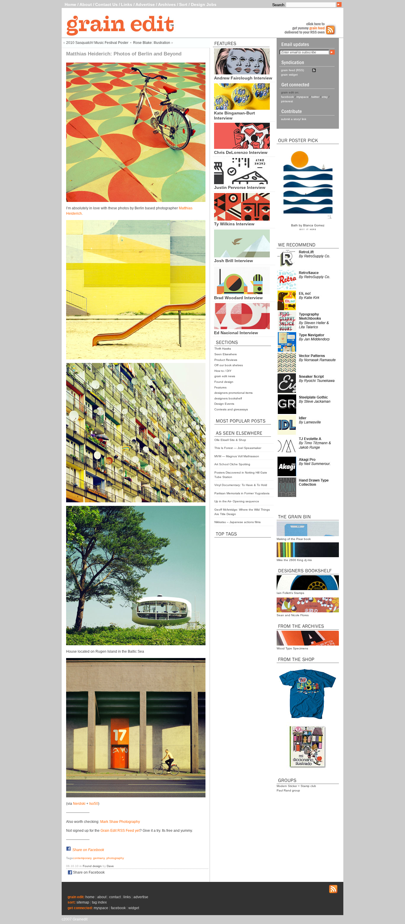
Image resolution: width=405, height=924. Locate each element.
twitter (315, 96)
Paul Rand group (288, 790)
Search (278, 4)
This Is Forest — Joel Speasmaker (237, 448)
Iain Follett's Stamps (290, 593)
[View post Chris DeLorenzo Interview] (242, 147)
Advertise (145, 4)
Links (126, 4)
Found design (223, 381)
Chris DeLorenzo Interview (240, 152)
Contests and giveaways (231, 409)
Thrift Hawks (222, 348)
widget (133, 908)
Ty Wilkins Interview (234, 224)
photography (115, 858)
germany (99, 858)
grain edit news (224, 376)
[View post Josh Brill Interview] (242, 256)
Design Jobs (203, 4)
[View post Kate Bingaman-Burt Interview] (242, 108)
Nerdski (79, 804)
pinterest (287, 101)
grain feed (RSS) (292, 70)
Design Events (224, 403)
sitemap (82, 902)
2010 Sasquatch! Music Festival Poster (97, 43)
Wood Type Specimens (292, 648)
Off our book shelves (228, 365)
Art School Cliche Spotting (232, 464)
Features (220, 387)
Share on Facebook (88, 850)
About (85, 4)
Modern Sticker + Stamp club (296, 786)
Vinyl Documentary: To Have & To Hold (240, 485)
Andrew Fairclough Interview (243, 78)
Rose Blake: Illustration (151, 43)
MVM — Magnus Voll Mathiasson (236, 456)
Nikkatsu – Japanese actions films (237, 522)
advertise (140, 897)
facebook (287, 96)
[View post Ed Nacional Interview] (242, 327)
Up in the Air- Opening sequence (236, 501)
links (127, 897)
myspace (302, 96)
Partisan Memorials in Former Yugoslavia (242, 493)
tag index (99, 902)
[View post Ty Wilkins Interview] (242, 219)
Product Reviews (225, 359)
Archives (167, 4)
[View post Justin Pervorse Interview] (242, 182)
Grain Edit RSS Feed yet (120, 831)
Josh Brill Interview (233, 260)
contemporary (82, 858)
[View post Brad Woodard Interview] (242, 292)
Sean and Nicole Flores (293, 615)
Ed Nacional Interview (236, 332)
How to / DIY (223, 370)
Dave (110, 866)
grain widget (289, 74)
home (90, 897)
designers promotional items (233, 392)
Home (70, 4)
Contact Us (106, 4)
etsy (325, 96)
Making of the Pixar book (294, 539)
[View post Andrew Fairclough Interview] (242, 73)
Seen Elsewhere (225, 354)
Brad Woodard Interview (238, 297)
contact (115, 897)
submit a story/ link (293, 119)
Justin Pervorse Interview (239, 187)
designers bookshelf (228, 398)
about (101, 897)
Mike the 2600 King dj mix (294, 560)
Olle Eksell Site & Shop (230, 440)
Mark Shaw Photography (120, 822)
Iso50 (93, 804)
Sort (183, 4)
